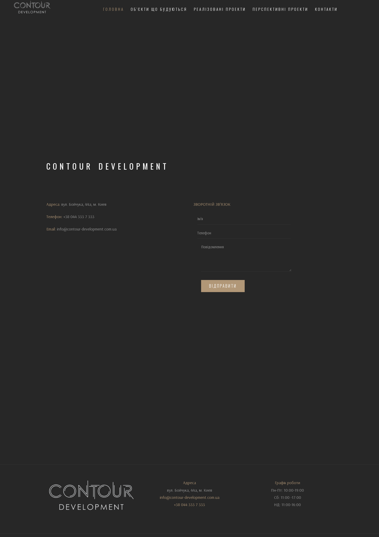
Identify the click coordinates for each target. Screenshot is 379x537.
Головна (113, 9)
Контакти (326, 9)
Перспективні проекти (280, 9)
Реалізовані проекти (220, 9)
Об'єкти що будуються (159, 9)
